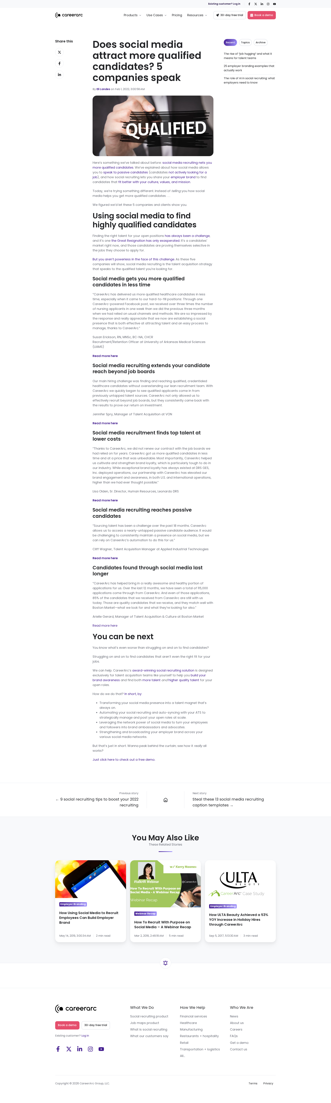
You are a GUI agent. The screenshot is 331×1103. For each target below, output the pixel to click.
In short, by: (133, 694)
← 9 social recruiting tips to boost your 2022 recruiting (96, 802)
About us (237, 1023)
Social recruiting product (149, 1016)
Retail (184, 1043)
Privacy (268, 1083)
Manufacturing (191, 1029)
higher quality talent (183, 680)
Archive (260, 42)
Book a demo (263, 15)
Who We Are (241, 1007)
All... (182, 1056)
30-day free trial (231, 15)
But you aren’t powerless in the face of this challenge (133, 259)
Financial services (193, 1016)
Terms (253, 1083)
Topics (245, 42)
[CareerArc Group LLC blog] (165, 800)
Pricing (177, 15)
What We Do (142, 1007)
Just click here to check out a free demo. (124, 759)
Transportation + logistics (200, 1049)
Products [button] (131, 15)
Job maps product (144, 1023)
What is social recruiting (148, 1029)
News (234, 1016)
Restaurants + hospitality (199, 1036)
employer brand (183, 177)
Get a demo (239, 1043)
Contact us (238, 1049)
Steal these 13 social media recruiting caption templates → (228, 802)
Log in (85, 1036)
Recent (230, 42)
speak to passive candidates (125, 172)
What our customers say (149, 1036)
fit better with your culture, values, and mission (154, 182)
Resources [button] (195, 15)
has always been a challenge (187, 236)
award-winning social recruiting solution (163, 670)
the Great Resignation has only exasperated (145, 240)
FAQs (234, 1036)
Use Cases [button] (155, 15)
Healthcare (188, 1023)
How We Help (192, 1007)
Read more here (105, 625)
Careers (236, 1029)
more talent (151, 680)
